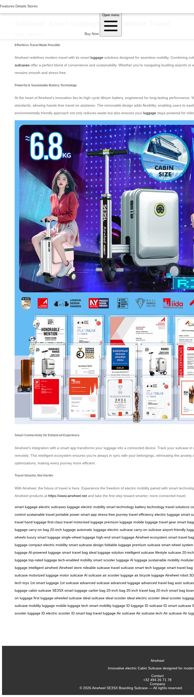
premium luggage (118, 522)
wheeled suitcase (68, 598)
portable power (68, 514)
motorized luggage (88, 522)
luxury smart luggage (43, 537)
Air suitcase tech (149, 613)
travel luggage (104, 613)
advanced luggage (125, 583)
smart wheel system (177, 545)
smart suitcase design (86, 545)
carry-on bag (39, 530)
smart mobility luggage (107, 606)
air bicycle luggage (149, 575)
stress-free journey (113, 514)
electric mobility (93, 507)
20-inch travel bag (140, 590)
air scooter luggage (118, 575)
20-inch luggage (63, 530)
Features (7, 6)
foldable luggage (118, 545)
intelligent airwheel (43, 568)
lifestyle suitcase (168, 552)
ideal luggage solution (106, 552)
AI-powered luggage (45, 552)
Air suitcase (126, 613)
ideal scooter (116, 598)
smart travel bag (75, 552)
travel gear (167, 522)
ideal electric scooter (143, 598)
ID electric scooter (55, 613)
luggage (96, 57)
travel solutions (177, 507)
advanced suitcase (95, 583)
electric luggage (167, 514)
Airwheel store (70, 568)
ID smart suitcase (177, 606)
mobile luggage (145, 522)
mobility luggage (42, 606)
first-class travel (59, 522)
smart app (89, 514)
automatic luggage (91, 530)
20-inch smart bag (170, 590)
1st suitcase (69, 583)
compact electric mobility (48, 545)
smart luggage (26, 507)
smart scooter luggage (111, 560)
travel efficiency (141, 514)
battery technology (149, 507)
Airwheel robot (176, 575)
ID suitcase (153, 606)
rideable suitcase (96, 568)
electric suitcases (52, 507)
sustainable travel (41, 514)
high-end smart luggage (115, 537)
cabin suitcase (40, 590)
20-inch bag (115, 590)
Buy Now (92, 34)
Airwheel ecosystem (151, 537)
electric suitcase (120, 530)
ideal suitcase (94, 598)
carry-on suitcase (147, 530)
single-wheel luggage (78, 537)
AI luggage (138, 560)
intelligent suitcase (139, 552)
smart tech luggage (150, 568)
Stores (32, 6)
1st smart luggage (44, 583)
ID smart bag (81, 613)
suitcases (22, 65)
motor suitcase (71, 575)
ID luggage (135, 606)
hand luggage (35, 522)
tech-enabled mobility (75, 560)
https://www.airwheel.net (67, 496)
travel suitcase (122, 568)
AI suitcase (93, 575)
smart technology (120, 507)
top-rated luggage (43, 560)
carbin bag (96, 590)
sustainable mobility (164, 560)
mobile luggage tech (72, 606)
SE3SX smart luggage (69, 590)
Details (20, 6)
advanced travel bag (157, 583)
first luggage (43, 598)
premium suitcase (146, 545)
